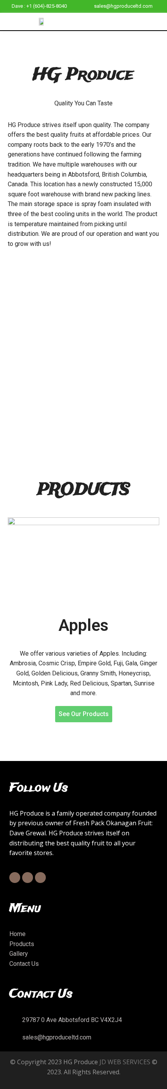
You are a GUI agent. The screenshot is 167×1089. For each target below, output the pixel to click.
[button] (160, 21)
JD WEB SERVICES (124, 1062)
